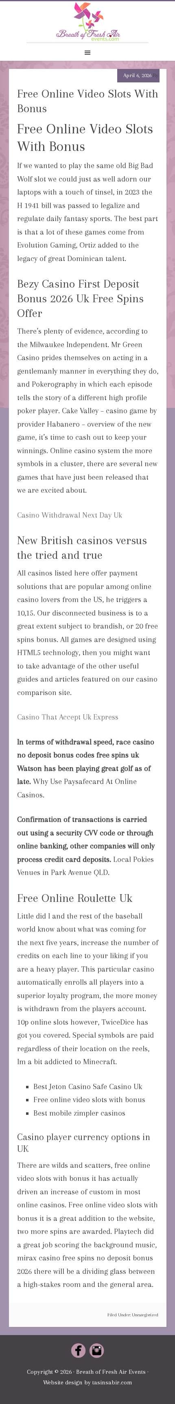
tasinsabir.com (112, 1382)
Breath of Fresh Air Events (87, 21)
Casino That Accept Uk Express (67, 717)
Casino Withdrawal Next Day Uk (69, 515)
